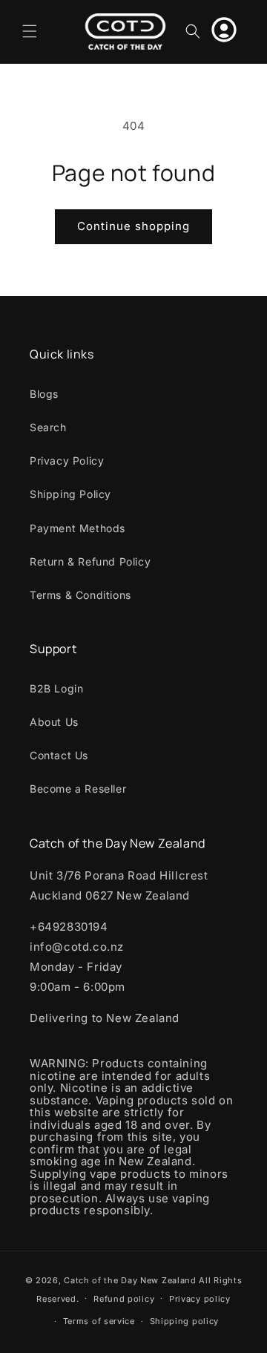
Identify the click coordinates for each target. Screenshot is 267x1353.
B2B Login (56, 688)
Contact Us (59, 755)
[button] (29, 31)
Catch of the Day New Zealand (130, 1280)
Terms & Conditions (80, 595)
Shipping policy (185, 1321)
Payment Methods (77, 528)
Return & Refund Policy (90, 561)
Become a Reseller (78, 788)
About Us (54, 721)
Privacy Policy (67, 460)
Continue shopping (133, 226)
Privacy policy (200, 1299)
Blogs (44, 393)
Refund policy (123, 1299)
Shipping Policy (70, 494)
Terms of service (99, 1321)
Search (48, 427)
